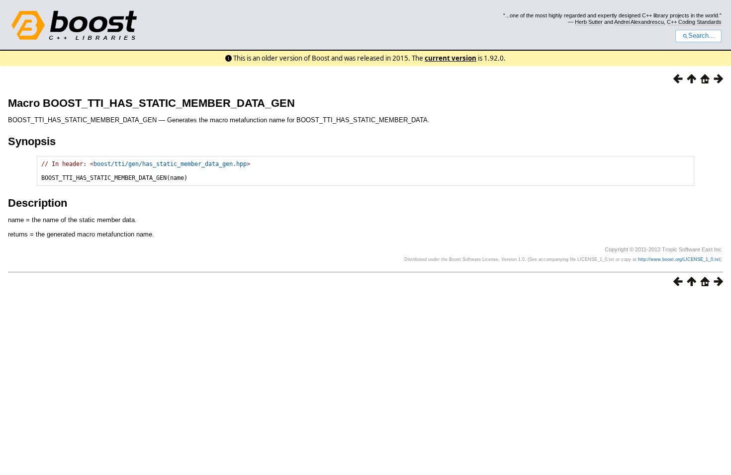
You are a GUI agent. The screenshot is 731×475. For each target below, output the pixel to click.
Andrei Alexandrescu (639, 22)
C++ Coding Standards (694, 22)
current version (450, 58)
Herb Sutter (589, 22)
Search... (701, 35)
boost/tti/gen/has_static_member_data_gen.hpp (170, 163)
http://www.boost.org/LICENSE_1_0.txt (679, 259)
